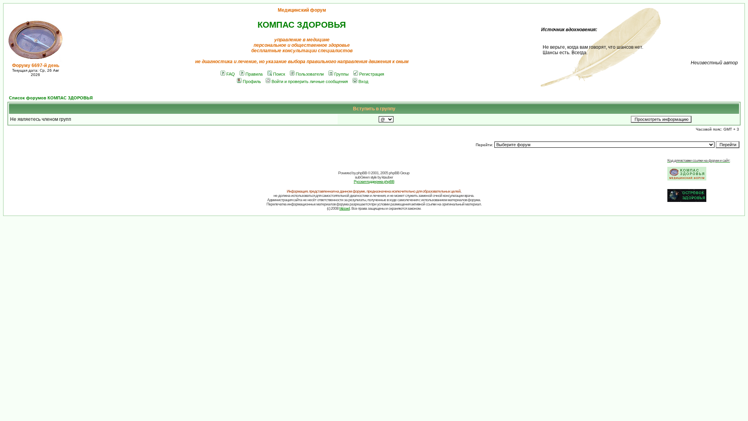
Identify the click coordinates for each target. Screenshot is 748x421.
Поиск (279, 74)
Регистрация (371, 74)
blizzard (344, 208)
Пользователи (310, 74)
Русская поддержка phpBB (374, 181)
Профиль (252, 81)
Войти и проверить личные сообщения (310, 81)
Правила (254, 74)
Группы (341, 74)
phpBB (361, 173)
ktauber (387, 177)
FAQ (230, 74)
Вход (363, 81)
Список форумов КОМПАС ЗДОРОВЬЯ (51, 98)
